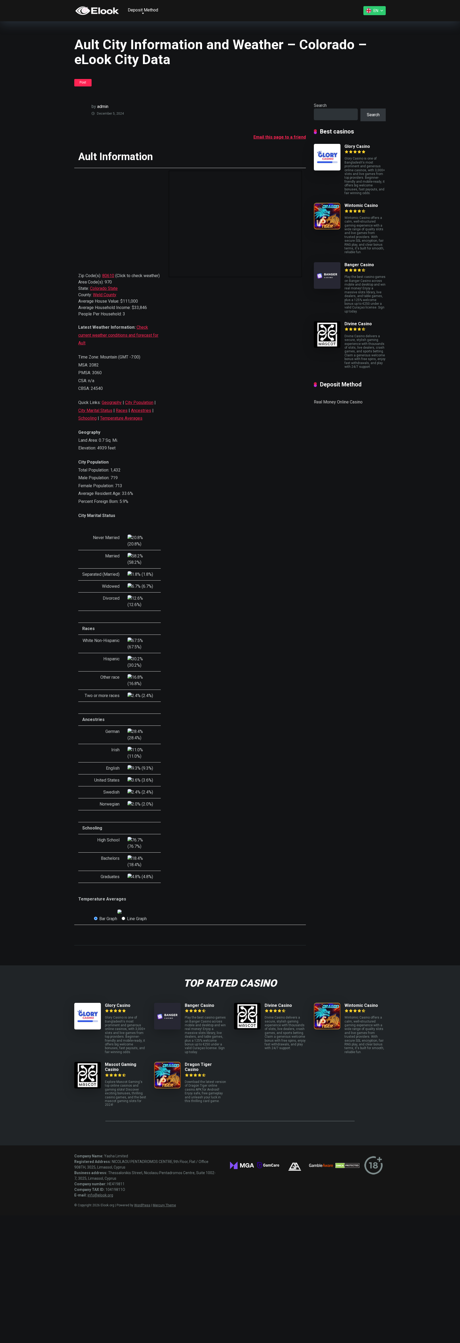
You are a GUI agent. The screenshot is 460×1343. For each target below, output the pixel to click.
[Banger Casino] (327, 287)
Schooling (87, 418)
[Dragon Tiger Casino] (167, 1087)
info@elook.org (100, 1195)
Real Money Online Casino (338, 401)
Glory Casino (357, 146)
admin (102, 106)
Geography (112, 402)
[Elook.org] (97, 10)
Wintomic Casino (361, 205)
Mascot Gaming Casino (120, 1067)
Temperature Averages (121, 418)
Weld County (104, 294)
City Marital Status (95, 410)
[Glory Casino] (327, 169)
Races (122, 410)
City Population (139, 402)
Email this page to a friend (279, 137)
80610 (108, 275)
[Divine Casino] (327, 346)
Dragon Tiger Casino (198, 1067)
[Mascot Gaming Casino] (87, 1087)
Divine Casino (358, 323)
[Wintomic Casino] (327, 228)
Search (320, 105)
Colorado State (104, 288)
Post (83, 82)
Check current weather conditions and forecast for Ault (118, 335)
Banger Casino (359, 264)
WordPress (142, 1205)
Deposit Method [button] (143, 9)
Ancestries (141, 410)
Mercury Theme (164, 1205)
